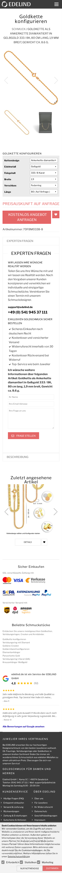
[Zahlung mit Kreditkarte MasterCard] (7, 580)
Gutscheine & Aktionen (14, 820)
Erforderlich (12, 862)
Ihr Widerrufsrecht (43, 807)
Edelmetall (10, 166)
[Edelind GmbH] (17, 4)
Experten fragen (20, 241)
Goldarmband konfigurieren (16, 649)
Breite (7, 179)
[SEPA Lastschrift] (9, 593)
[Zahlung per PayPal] (46, 593)
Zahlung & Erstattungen (15, 815)
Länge (7, 191)
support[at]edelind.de (45, 782)
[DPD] (15, 610)
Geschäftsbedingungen (45, 815)
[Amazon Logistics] (26, 610)
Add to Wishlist (55, 214)
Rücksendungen (11, 811)
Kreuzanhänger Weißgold (15, 662)
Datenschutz (40, 811)
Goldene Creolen (11, 645)
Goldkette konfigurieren (14, 639)
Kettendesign (11, 160)
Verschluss (10, 185)
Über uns (38, 798)
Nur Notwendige (29, 868)
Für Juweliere (41, 802)
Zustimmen (52, 868)
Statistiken (31, 862)
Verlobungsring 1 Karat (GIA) (16, 659)
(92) (36, 683)
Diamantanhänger (11, 652)
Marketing (47, 862)
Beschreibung (17, 457)
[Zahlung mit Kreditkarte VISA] (18, 580)
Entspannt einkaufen (13, 802)
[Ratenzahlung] (28, 593)
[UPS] (7, 610)
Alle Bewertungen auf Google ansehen (23, 726)
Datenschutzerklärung (19, 856)
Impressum (39, 820)
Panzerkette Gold (11, 655)
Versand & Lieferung (13, 807)
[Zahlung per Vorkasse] (35, 580)
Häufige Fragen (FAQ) (13, 798)
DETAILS (28, 542)
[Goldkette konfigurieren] (31, 509)
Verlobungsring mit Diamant (16, 642)
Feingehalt (10, 173)
